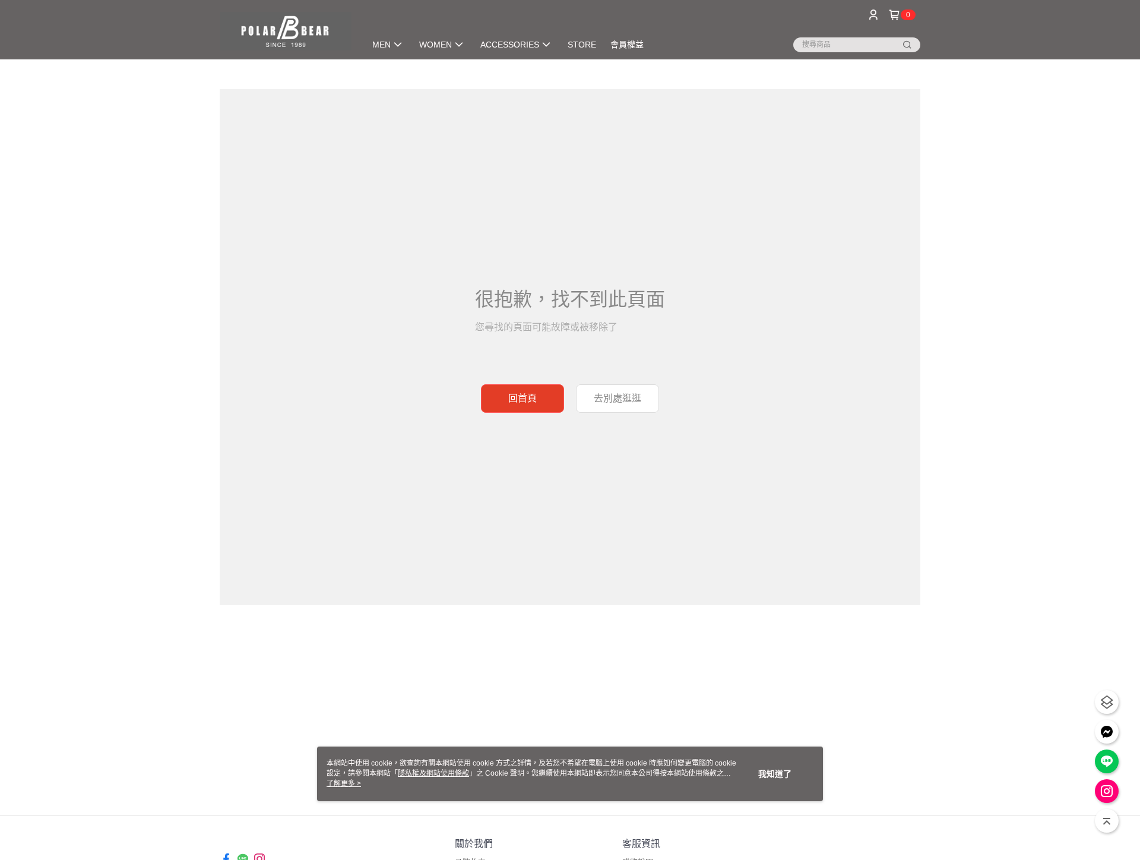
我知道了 (774, 774)
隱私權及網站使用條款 (433, 773)
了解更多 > (344, 783)
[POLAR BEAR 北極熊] (286, 31)
